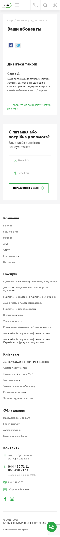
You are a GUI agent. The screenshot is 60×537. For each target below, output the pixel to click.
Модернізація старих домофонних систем (26, 333)
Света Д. (13, 74)
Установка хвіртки (13, 321)
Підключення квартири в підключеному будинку (29, 296)
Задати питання (11, 380)
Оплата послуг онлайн (15, 367)
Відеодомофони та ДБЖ (16, 417)
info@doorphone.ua (18, 489)
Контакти (11, 448)
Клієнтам (11, 354)
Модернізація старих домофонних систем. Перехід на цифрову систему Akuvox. (26, 341)
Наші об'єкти (10, 231)
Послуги (10, 274)
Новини (7, 225)
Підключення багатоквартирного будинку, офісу (30, 281)
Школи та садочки (13, 315)
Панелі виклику (11, 424)
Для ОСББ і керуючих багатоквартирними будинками (26, 289)
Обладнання (14, 410)
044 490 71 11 (18, 467)
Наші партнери (11, 256)
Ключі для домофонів (15, 436)
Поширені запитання (14, 392)
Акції (5, 243)
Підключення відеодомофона (19, 309)
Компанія (11, 218)
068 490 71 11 (18, 470)
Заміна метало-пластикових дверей (22, 302)
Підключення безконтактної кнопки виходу (27, 327)
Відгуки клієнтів (11, 262)
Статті (6, 249)
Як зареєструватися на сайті (18, 398)
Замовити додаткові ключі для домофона (26, 361)
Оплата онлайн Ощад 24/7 (17, 374)
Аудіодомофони (12, 430)
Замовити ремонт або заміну (19, 386)
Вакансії (7, 237)
